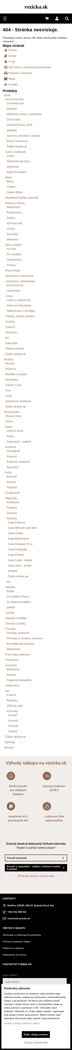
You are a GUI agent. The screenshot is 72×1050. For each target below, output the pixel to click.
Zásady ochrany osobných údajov (22, 1023)
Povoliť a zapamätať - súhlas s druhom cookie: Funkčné (34, 867)
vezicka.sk (36, 7)
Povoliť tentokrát (17, 858)
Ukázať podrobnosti (36, 1042)
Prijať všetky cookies (36, 1034)
